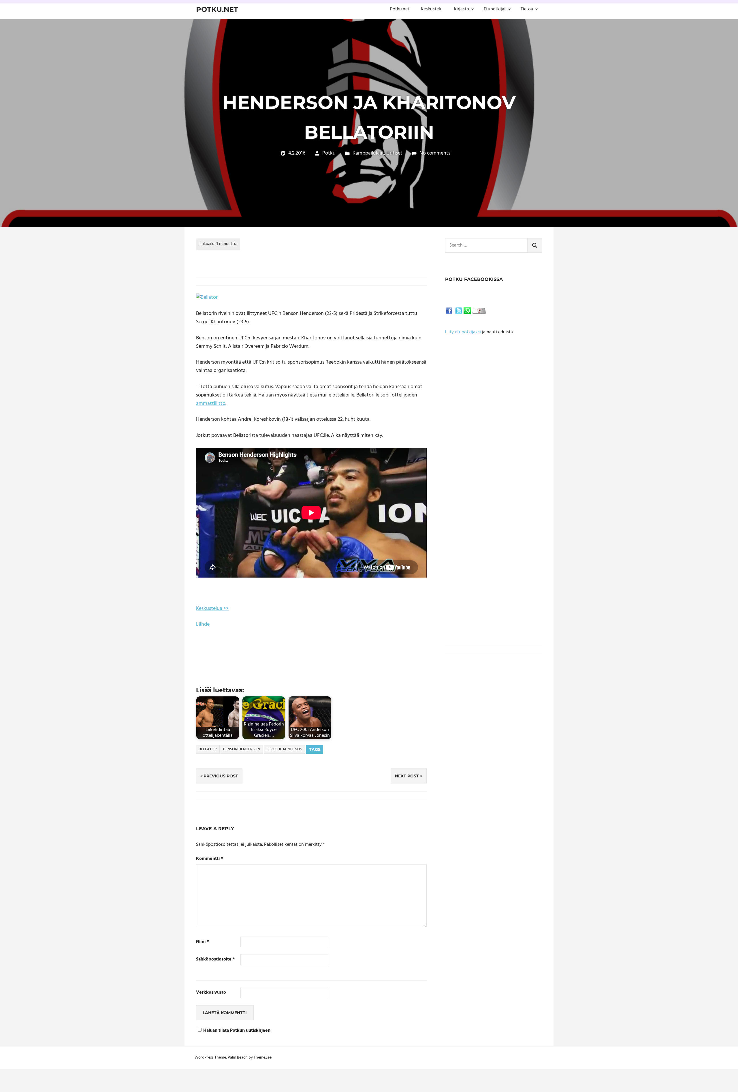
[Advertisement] (493, 421)
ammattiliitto (210, 403)
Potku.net (217, 9)
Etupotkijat (495, 9)
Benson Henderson (241, 749)
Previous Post (221, 776)
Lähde (203, 624)
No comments (434, 153)
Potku (329, 153)
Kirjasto (461, 9)
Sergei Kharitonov (284, 749)
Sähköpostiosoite (215, 959)
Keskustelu (432, 9)
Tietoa (527, 9)
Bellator (208, 749)
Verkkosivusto (211, 992)
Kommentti (209, 858)
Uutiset (394, 153)
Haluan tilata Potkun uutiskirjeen (236, 1030)
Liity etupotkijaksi (463, 332)
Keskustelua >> (212, 608)
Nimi (202, 942)
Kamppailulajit (368, 153)
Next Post (407, 776)
